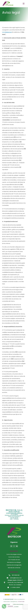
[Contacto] (4, 606)
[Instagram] (14, 546)
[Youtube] (17, 546)
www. (7, 32)
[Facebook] (11, 546)
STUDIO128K (21, 601)
